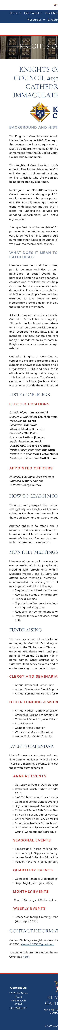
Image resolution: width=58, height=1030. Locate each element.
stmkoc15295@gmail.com (37, 944)
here (26, 956)
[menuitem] (15, 13)
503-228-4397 (18, 1007)
